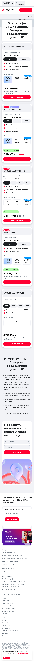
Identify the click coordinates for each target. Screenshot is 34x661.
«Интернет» (6, 601)
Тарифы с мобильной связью (11, 594)
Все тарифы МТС (7, 576)
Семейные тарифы (8, 579)
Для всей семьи (7, 623)
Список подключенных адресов (12, 555)
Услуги (4, 598)
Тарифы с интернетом (9, 589)
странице (18, 646)
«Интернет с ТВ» (7, 603)
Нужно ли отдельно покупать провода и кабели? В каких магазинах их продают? (17, 407)
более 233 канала (12, 63)
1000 (24, 59)
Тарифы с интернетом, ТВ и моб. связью (15, 581)
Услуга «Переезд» (8, 564)
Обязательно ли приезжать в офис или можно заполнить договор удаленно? (17, 394)
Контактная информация (10, 631)
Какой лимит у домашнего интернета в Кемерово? (17, 400)
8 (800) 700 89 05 (8, 4)
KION (3, 618)
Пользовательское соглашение (19, 644)
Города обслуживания (9, 550)
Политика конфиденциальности (17, 641)
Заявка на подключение (10, 561)
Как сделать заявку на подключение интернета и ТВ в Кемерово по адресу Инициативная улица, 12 (17, 377)
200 (7, 121)
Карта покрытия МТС (9, 552)
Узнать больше (17, 97)
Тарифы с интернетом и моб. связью (14, 584)
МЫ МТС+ (5, 620)
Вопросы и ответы (8, 568)
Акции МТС (5, 614)
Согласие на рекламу (17, 642)
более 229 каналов (12, 125)
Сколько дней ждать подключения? (16, 413)
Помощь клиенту (7, 628)
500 (10, 59)
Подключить (19, 382)
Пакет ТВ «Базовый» (8, 608)
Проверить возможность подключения (14, 558)
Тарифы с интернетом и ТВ (10, 587)
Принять (6, 657)
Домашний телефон (8, 611)
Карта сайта (6, 625)
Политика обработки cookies (11, 636)
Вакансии (5, 633)
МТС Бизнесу (6, 572)
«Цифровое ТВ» (7, 606)
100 (6, 182)
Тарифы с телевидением (10, 592)
